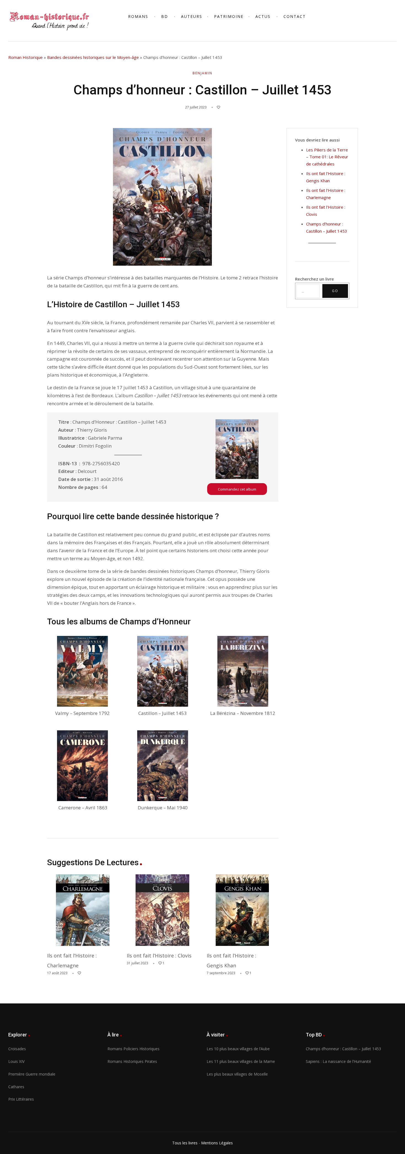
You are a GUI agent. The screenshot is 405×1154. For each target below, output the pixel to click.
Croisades (17, 1048)
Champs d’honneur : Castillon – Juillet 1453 (343, 1048)
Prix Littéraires (21, 1099)
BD (164, 16)
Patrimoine (229, 16)
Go (335, 290)
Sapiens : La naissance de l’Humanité (338, 1061)
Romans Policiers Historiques (133, 1048)
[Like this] (216, 107)
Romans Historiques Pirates (132, 1061)
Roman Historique (25, 57)
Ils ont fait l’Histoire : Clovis (159, 955)
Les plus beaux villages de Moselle (237, 1074)
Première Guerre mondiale (31, 1074)
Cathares (16, 1086)
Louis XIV (16, 1061)
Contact (295, 16)
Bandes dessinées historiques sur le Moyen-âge (93, 57)
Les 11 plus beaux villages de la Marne (241, 1061)
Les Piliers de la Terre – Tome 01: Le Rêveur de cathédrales (327, 157)
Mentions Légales (217, 1142)
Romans (138, 16)
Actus (263, 16)
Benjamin (202, 73)
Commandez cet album (237, 489)
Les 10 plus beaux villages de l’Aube (238, 1048)
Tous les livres (185, 1142)
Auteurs (191, 16)
